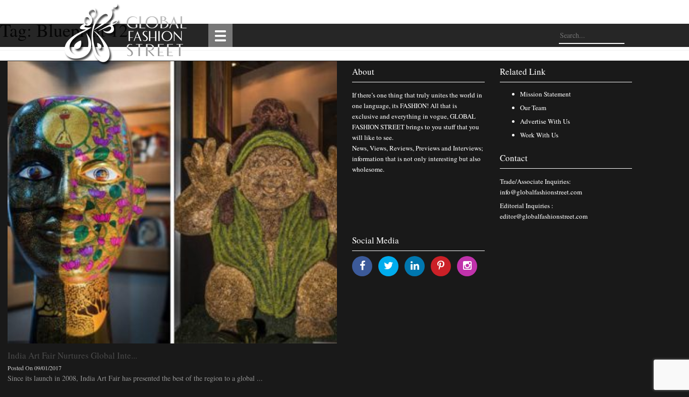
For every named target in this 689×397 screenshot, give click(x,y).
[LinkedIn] (415, 265)
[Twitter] (388, 265)
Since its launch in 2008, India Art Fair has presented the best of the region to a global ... (135, 378)
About (363, 71)
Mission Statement (545, 93)
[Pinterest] (440, 265)
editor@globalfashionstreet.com (544, 216)
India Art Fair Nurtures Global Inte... (72, 355)
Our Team (533, 107)
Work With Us (539, 134)
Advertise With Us (545, 121)
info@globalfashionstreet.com (541, 191)
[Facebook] (362, 265)
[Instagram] (467, 265)
